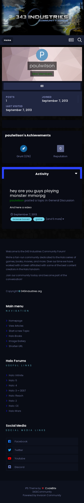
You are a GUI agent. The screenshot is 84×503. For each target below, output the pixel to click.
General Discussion (61, 200)
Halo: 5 (13, 380)
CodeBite (50, 488)
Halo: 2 (13, 400)
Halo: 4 (13, 385)
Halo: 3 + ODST (17, 390)
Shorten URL (16, 346)
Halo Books (15, 336)
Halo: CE (14, 405)
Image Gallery (17, 341)
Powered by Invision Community (42, 495)
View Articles (16, 325)
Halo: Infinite (16, 375)
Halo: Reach (16, 395)
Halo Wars (15, 411)
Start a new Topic (19, 331)
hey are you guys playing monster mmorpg (34, 193)
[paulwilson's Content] (42, 86)
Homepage (15, 320)
